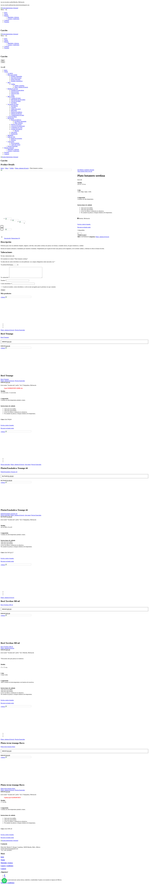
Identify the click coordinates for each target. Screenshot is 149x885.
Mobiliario (10, 135)
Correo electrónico (6, 283)
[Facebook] (4, 875)
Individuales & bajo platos (18, 99)
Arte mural (14, 132)
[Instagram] (4, 877)
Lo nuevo (10, 73)
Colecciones (11, 141)
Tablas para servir (16, 109)
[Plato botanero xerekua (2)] (36, 170)
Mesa (9, 82)
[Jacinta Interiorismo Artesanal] (9, 8)
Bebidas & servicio (13, 88)
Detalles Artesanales (16, 76)
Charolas (13, 107)
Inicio (5, 70)
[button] (4, 880)
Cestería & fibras (12, 116)
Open (2, 60)
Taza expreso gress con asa (84, 171)
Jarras (12, 95)
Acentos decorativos (16, 129)
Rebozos (13, 140)
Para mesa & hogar (16, 78)
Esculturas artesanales (20, 121)
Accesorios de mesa (13, 104)
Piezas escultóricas (16, 120)
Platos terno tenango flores (8, 746)
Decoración (11, 118)
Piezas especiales (15, 79)
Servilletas (14, 102)
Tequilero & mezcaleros (17, 90)
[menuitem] (5, 12)
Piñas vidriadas (18, 123)
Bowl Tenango (5, 337)
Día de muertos (15, 143)
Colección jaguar (15, 144)
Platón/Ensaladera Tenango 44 (9, 472)
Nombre (3, 280)
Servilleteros (14, 106)
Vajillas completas (19, 85)
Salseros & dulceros (16, 113)
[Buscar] (82, 26)
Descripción (7, 238)
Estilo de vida (11, 137)
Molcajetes (14, 110)
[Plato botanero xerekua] (8, 231)
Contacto (6, 154)
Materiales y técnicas (13, 149)
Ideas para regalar (12, 75)
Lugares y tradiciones (13, 151)
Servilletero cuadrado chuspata (85, 170)
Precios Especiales (13, 146)
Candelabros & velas (16, 127)
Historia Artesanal (9, 148)
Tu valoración (5, 277)
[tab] (7, 238)
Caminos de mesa (16, 98)
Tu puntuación (5, 264)
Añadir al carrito (82, 235)
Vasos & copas (15, 93)
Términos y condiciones (7, 883)
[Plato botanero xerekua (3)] (22, 224)
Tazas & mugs (15, 92)
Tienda (6, 71)
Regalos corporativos (17, 81)
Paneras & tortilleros (16, 112)
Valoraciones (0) (15, 238)
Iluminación (14, 134)
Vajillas (13, 84)
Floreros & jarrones (16, 124)
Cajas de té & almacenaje (18, 126)
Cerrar (2, 62)
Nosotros (6, 152)
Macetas (16, 130)
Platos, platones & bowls (21, 87)
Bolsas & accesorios (16, 138)
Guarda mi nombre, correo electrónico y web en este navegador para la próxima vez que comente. (29, 287)
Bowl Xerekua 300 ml (7, 605)
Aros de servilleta (16, 101)
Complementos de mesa (17, 115)
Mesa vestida (11, 96)
